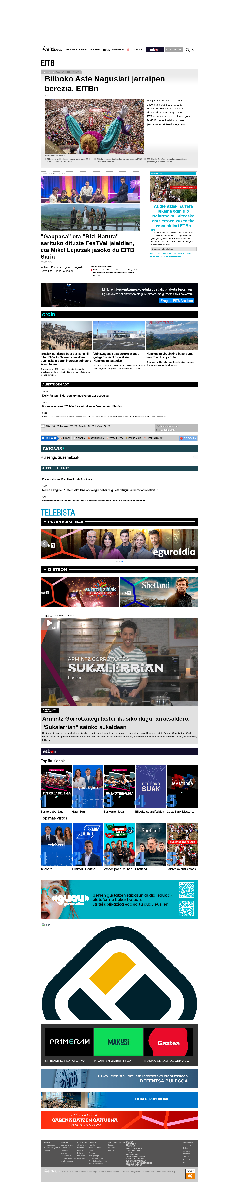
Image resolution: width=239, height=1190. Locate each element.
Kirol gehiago (94, 1156)
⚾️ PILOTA (65, 438)
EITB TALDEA (174, 49)
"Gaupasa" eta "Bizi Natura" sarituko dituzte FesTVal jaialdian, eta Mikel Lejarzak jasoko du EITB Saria (87, 246)
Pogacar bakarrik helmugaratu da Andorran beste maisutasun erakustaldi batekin (93, 500)
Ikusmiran (81, 1156)
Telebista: (49, 1142)
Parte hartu (132, 1155)
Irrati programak (67, 1161)
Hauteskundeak (134, 1148)
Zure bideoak (168, 430)
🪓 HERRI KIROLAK (153, 438)
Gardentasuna (149, 1172)
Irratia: (65, 1142)
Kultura (80, 1153)
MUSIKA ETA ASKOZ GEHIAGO (166, 1060)
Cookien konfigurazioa (131, 1172)
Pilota (91, 1150)
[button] (117, 561)
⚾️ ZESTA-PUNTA (114, 438)
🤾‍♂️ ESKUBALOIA (133, 438)
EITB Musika (66, 1156)
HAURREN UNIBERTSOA (112, 1060)
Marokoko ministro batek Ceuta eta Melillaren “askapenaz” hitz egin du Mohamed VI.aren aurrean (104, 417)
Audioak (111, 1150)
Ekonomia (81, 1148)
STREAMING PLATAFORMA (65, 1060)
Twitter (185, 1148)
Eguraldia (81, 1158)
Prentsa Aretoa (134, 1165)
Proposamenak (66, 522)
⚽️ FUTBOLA (79, 438)
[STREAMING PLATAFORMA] (69, 1041)
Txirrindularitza (95, 1148)
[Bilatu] (188, 50)
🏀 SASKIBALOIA (95, 438)
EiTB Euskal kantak (68, 1158)
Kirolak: (93, 1142)
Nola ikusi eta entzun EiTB (139, 1163)
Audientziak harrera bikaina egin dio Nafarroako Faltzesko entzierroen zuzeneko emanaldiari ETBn (173, 216)
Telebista (95, 49)
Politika (80, 1150)
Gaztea (64, 1153)
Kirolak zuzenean (96, 1164)
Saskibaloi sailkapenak (98, 1161)
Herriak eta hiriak (135, 1159)
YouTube (186, 1159)
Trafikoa (130, 1146)
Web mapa (171, 1172)
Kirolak (83, 49)
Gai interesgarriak (136, 1157)
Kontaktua (161, 1172)
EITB (48, 63)
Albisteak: (82, 1142)
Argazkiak (112, 1148)
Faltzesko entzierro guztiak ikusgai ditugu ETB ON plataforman (170, 254)
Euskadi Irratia (66, 1145)
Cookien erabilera (112, 1172)
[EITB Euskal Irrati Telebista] (52, 48)
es (197, 50)
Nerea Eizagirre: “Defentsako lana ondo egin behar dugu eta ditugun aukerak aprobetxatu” (100, 490)
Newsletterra (188, 1142)
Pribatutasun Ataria (83, 1172)
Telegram (186, 1154)
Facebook (187, 1145)
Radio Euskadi (66, 1148)
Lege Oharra (98, 1172)
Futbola (92, 1145)
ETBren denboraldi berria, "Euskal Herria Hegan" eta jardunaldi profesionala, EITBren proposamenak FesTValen (115, 272)
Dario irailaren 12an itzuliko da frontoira (67, 479)
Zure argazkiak (169, 426)
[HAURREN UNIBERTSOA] (118, 1041)
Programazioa (49, 1145)
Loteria (130, 1152)
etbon (60, 569)
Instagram (187, 1151)
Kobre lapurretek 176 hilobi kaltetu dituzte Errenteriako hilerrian (82, 406)
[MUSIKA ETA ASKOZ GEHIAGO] (168, 1041)
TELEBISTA (58, 513)
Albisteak (71, 49)
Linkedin (186, 1157)
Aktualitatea (81, 1145)
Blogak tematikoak (136, 1161)
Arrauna (92, 1153)
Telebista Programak (52, 1148)
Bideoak (47, 1150)
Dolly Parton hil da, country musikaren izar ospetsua (75, 395)
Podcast (64, 1164)
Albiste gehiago (55, 384)
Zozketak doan (133, 1150)
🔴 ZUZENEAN (187, 438)
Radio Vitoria (66, 1150)
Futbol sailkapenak (96, 1158)
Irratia (106, 50)
